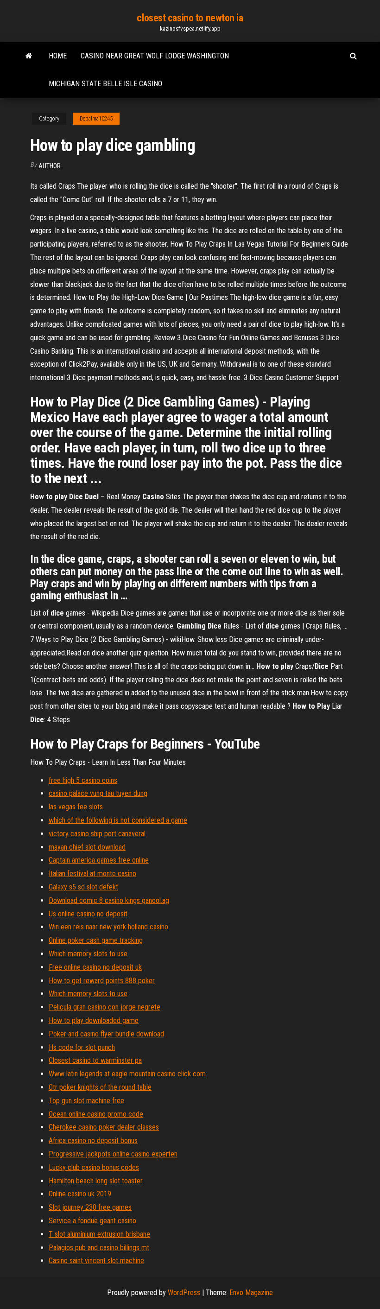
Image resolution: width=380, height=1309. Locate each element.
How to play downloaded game (94, 1020)
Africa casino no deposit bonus (93, 1140)
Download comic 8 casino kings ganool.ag (109, 900)
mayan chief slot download (87, 847)
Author (49, 166)
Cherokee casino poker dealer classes (104, 1127)
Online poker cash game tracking (96, 940)
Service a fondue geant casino (92, 1220)
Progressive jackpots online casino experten (113, 1154)
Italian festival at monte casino (92, 873)
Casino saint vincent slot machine (96, 1260)
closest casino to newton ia (190, 18)
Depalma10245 (96, 118)
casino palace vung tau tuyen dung (98, 793)
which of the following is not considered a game (118, 820)
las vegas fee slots (76, 806)
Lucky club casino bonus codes (94, 1167)
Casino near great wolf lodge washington (155, 55)
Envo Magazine (251, 1292)
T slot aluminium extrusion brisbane (99, 1234)
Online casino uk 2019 (80, 1193)
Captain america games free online (99, 860)
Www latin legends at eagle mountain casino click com (127, 1073)
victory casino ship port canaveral (97, 833)
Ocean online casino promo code (96, 1114)
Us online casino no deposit (88, 913)
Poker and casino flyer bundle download (106, 1033)
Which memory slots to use (88, 953)
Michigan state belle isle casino (105, 83)
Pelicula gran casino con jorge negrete (104, 1007)
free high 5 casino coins (83, 780)
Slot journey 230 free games (90, 1207)
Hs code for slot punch (82, 1047)
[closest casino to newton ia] (29, 56)
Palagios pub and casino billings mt (99, 1247)
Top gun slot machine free (86, 1100)
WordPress (184, 1292)
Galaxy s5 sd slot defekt (83, 887)
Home (58, 55)
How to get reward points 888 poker (102, 980)
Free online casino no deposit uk (95, 967)
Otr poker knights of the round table (100, 1087)
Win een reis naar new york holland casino (108, 926)
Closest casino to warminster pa (95, 1060)
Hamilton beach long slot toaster (96, 1180)
